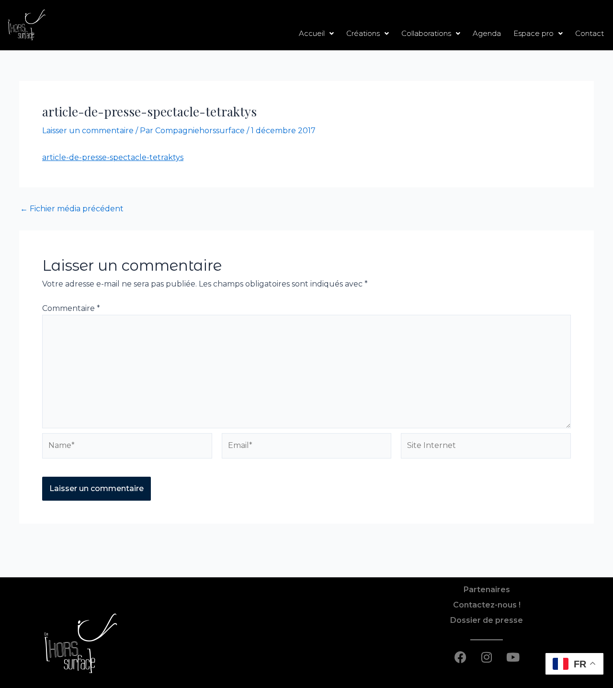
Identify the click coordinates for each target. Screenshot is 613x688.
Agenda (487, 33)
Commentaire (71, 308)
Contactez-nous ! (487, 604)
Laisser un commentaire (88, 130)
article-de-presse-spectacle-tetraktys (112, 157)
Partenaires (487, 589)
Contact (589, 33)
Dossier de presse (486, 620)
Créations (363, 33)
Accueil (312, 33)
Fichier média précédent (72, 209)
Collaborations (426, 33)
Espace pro (533, 33)
